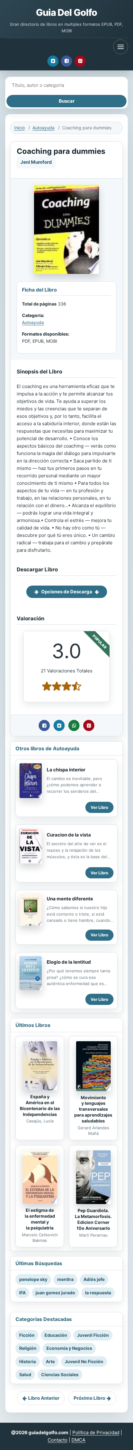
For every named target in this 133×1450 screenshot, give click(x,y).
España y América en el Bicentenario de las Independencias (40, 1105)
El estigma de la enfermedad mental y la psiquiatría (40, 1218)
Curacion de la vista (69, 835)
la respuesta (98, 1292)
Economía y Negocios (69, 1348)
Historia (27, 1361)
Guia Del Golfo (66, 12)
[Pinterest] (80, 61)
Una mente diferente (70, 899)
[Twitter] (52, 61)
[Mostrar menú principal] (120, 46)
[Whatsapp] (73, 725)
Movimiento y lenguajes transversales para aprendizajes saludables (93, 1109)
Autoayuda (43, 127)
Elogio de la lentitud (69, 962)
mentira (65, 1279)
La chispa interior (66, 770)
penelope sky (33, 1279)
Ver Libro (99, 807)
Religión (27, 1348)
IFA (22, 1292)
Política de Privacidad (95, 1432)
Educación (56, 1335)
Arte (50, 1361)
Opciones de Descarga (66, 592)
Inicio (19, 127)
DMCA (78, 1440)
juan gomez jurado (55, 1292)
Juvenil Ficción (93, 1335)
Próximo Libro (89, 1398)
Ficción (27, 1335)
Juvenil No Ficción (84, 1361)
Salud (25, 1374)
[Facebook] (66, 61)
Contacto (57, 1440)
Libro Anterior (43, 1398)
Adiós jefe (94, 1279)
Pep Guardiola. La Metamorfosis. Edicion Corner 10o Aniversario (93, 1219)
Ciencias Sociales (60, 1374)
